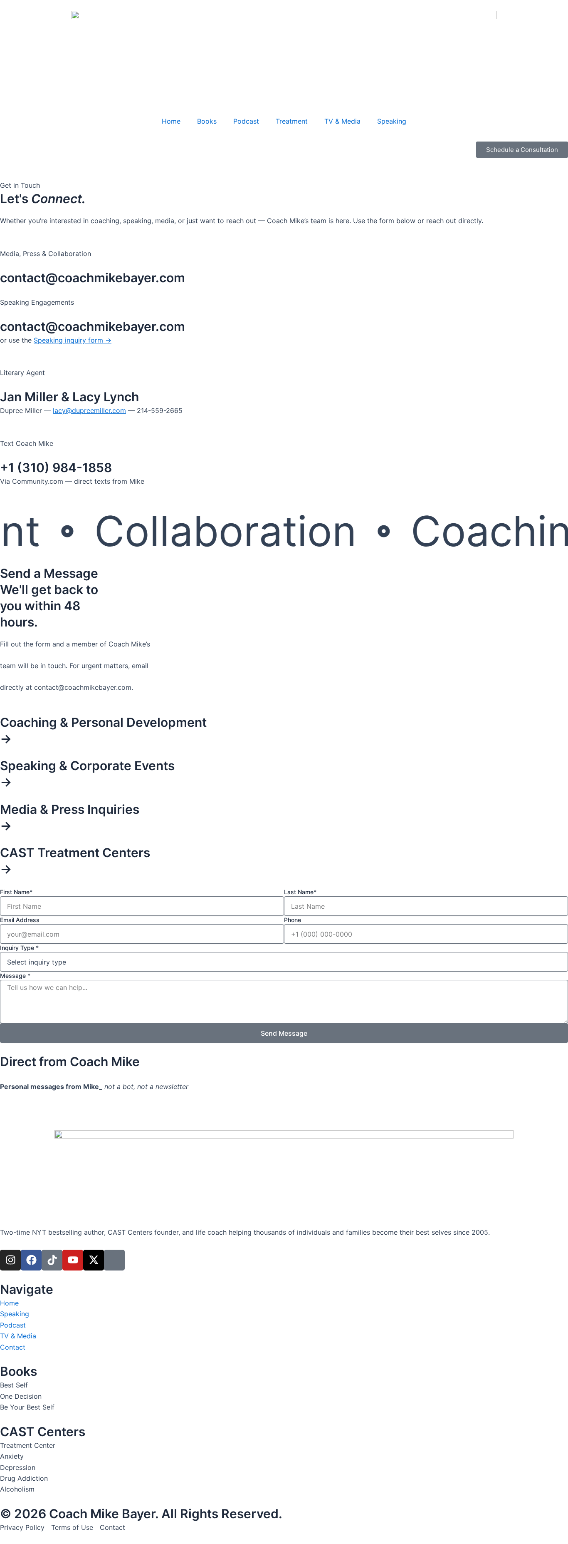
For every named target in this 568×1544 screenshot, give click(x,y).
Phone (292, 919)
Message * (15, 975)
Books (207, 121)
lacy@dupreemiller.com (89, 410)
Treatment (292, 121)
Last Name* (300, 891)
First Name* (16, 891)
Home (171, 121)
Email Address (20, 919)
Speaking (391, 121)
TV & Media (342, 121)
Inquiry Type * (19, 947)
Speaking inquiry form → (72, 340)
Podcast (246, 121)
